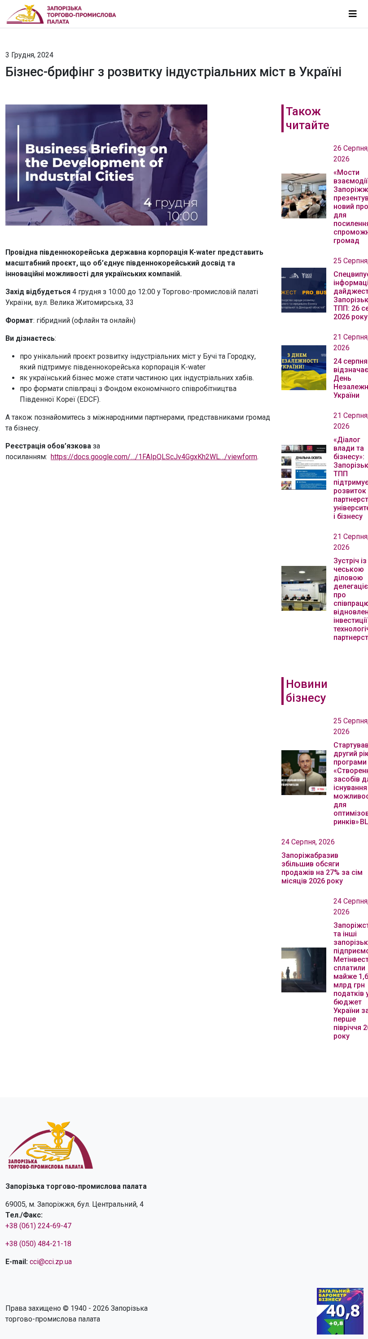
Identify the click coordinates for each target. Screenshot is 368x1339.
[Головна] (65, 14)
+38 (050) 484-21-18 (38, 1243)
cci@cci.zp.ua (51, 1261)
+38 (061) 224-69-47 (38, 1226)
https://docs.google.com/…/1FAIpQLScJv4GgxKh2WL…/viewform (154, 456)
